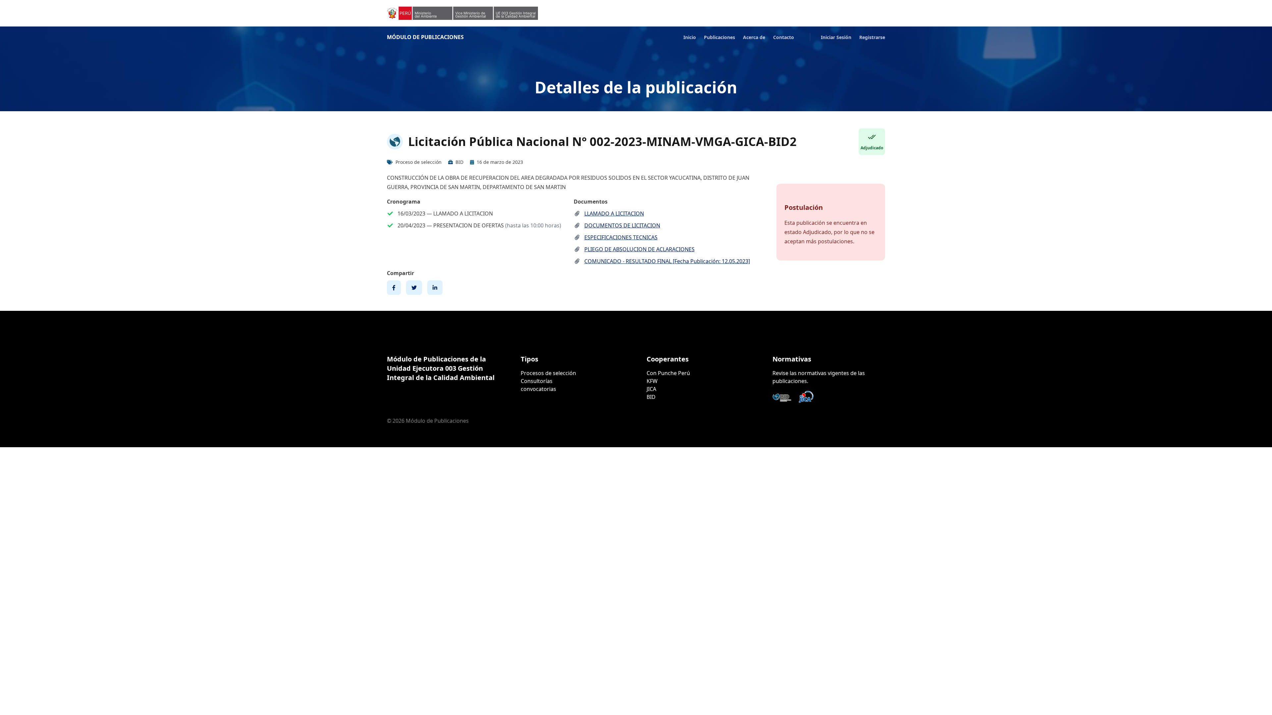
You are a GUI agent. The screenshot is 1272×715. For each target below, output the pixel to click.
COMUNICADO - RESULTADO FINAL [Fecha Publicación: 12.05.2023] (667, 261)
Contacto (783, 37)
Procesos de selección (548, 373)
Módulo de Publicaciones (425, 37)
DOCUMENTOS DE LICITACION (622, 225)
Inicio (689, 37)
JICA (651, 389)
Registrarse (872, 37)
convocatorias (538, 389)
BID (651, 397)
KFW (652, 381)
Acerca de (754, 37)
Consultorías (537, 381)
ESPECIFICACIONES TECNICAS (621, 237)
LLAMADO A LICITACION (614, 213)
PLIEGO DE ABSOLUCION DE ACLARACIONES (639, 249)
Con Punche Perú (668, 373)
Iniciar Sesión (836, 37)
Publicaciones (719, 37)
